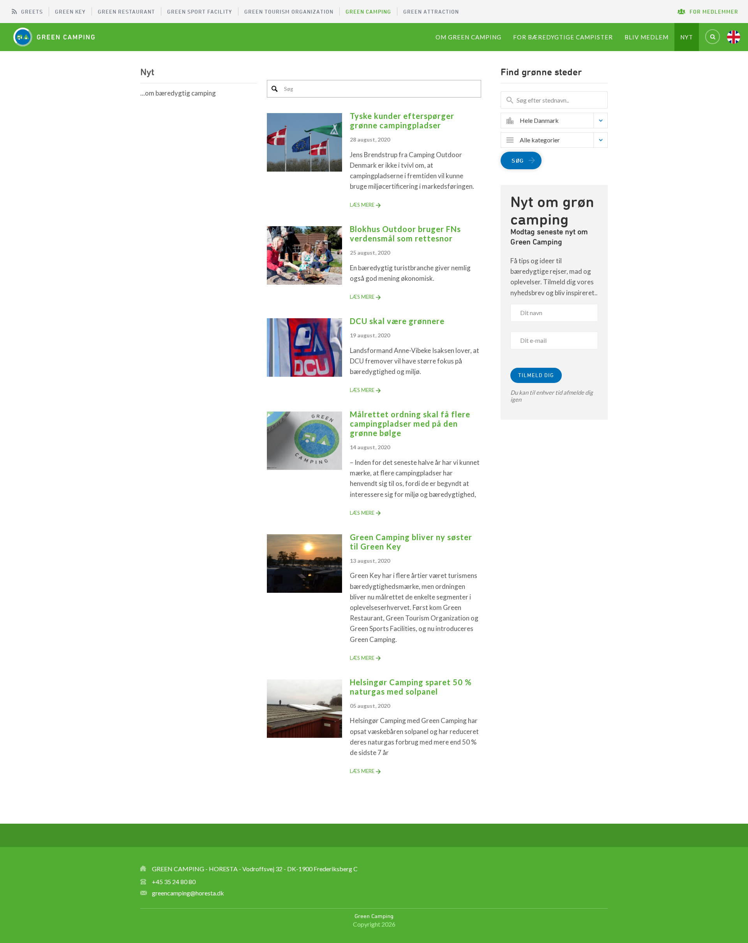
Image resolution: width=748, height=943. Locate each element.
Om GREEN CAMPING (468, 37)
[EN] (733, 37)
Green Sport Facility (199, 11)
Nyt (686, 37)
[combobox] (560, 120)
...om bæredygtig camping (178, 93)
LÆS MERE (362, 205)
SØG (518, 160)
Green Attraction (431, 11)
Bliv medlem (647, 37)
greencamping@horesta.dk (188, 893)
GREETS (32, 11)
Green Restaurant (126, 11)
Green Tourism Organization (288, 11)
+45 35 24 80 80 (174, 881)
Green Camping (368, 11)
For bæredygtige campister (563, 37)
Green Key (70, 11)
